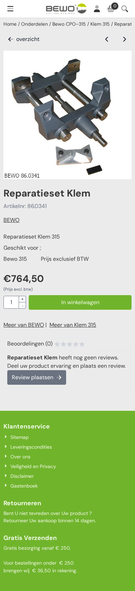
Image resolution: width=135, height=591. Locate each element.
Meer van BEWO (23, 324)
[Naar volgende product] (124, 39)
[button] (10, 8)
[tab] (46, 344)
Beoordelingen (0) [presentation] (30, 343)
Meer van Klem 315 (73, 324)
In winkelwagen (80, 302)
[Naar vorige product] (107, 39)
